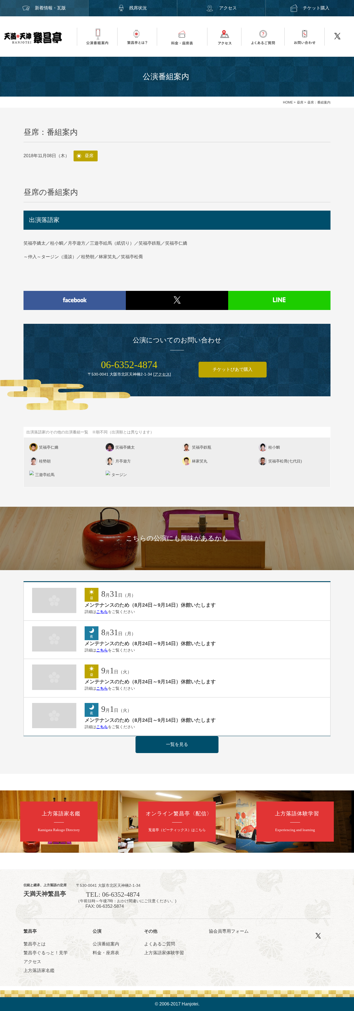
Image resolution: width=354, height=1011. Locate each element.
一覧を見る (177, 744)
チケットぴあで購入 (233, 369)
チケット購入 (316, 8)
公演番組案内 (106, 944)
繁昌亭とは (35, 944)
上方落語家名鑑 (39, 970)
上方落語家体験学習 (164, 952)
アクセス (228, 8)
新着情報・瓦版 (50, 8)
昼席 (300, 102)
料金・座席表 (106, 952)
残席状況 (138, 8)
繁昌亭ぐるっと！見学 (46, 952)
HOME (288, 102)
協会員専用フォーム (229, 931)
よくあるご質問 (159, 944)
